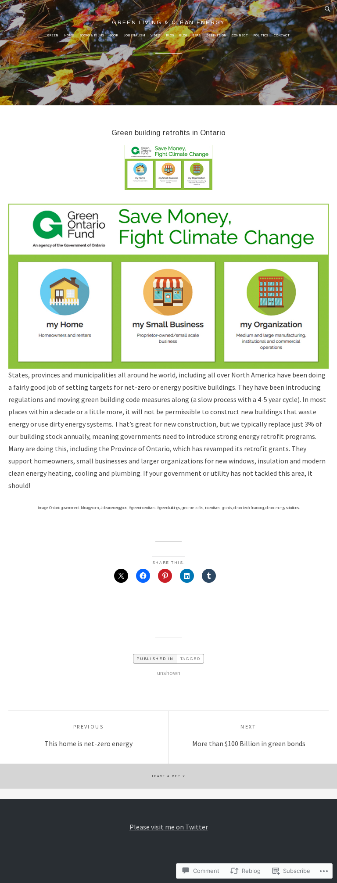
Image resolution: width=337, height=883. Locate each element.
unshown (168, 673)
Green (52, 35)
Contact (282, 35)
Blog (170, 35)
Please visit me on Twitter (168, 826)
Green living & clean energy (168, 22)
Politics (260, 35)
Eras (196, 35)
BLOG (183, 35)
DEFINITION (216, 35)
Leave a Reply (169, 776)
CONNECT (240, 35)
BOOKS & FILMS (91, 35)
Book (113, 35)
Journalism (134, 35)
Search (328, 9)
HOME (69, 35)
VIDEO (155, 35)
